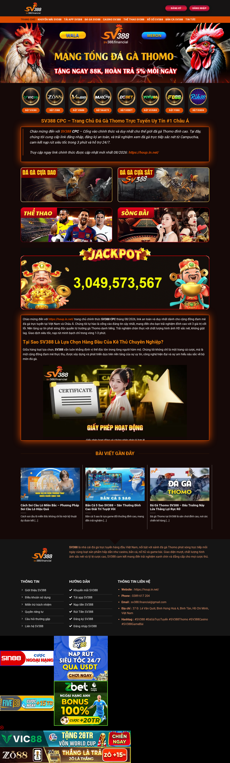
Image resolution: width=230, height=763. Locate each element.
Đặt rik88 (198, 110)
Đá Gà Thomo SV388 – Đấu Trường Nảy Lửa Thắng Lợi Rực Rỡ (177, 507)
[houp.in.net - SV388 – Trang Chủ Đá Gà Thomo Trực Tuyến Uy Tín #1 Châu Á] (43, 8)
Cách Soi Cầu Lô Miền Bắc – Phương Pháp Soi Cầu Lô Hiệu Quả (50, 507)
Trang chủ (28, 19)
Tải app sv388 (73, 19)
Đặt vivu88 (150, 110)
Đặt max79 (102, 110)
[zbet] (81, 703)
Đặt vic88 (30, 110)
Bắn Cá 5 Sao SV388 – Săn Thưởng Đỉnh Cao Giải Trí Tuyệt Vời (113, 507)
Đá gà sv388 (92, 19)
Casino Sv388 (112, 19)
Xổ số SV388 (155, 19)
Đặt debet (126, 110)
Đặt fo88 (174, 110)
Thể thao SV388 (133, 19)
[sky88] (81, 658)
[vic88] (65, 738)
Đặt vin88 (78, 110)
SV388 (66, 131)
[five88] (27, 703)
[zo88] (65, 754)
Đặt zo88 (55, 110)
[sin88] (27, 658)
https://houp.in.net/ (143, 152)
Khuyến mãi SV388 (50, 19)
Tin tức (190, 19)
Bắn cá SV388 (174, 19)
